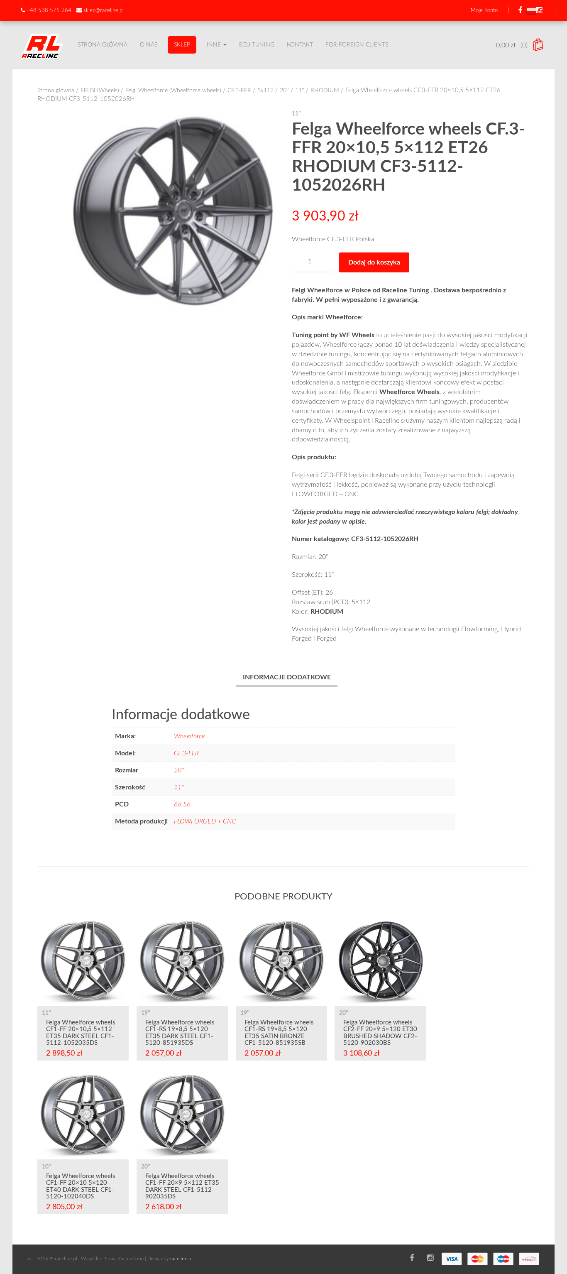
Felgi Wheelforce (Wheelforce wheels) (173, 90)
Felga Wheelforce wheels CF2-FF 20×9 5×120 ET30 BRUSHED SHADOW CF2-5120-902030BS (380, 1032)
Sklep (182, 45)
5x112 (265, 90)
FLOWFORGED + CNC (205, 821)
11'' (299, 90)
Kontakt (300, 45)
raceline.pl (181, 1258)
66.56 (182, 804)
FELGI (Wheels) (100, 90)
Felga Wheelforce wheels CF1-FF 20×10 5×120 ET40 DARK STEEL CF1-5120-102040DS (80, 1186)
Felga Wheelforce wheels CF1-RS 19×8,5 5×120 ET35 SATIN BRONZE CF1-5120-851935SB (279, 1032)
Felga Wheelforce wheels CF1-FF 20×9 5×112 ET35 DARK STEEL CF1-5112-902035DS (182, 1186)
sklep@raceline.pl (103, 10)
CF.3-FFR (239, 90)
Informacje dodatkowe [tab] (287, 677)
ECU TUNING (256, 45)
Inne (214, 45)
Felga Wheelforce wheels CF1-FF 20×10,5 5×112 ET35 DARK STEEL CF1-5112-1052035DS (80, 1032)
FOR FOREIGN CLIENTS (356, 45)
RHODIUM (324, 90)
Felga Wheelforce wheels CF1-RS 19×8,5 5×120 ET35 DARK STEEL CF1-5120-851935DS (180, 1032)
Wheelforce (189, 736)
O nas (148, 45)
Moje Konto (484, 10)
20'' (284, 90)
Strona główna (102, 45)
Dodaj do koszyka (374, 262)
